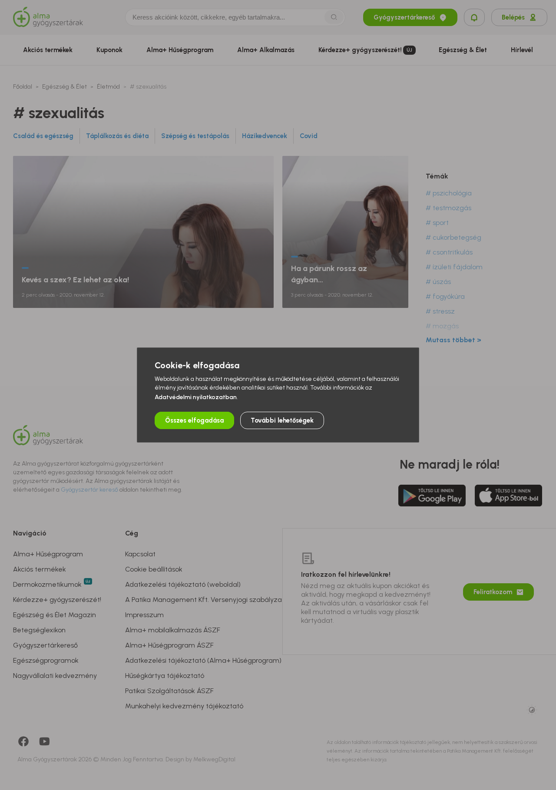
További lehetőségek (282, 420)
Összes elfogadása (194, 420)
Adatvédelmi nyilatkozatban (196, 397)
